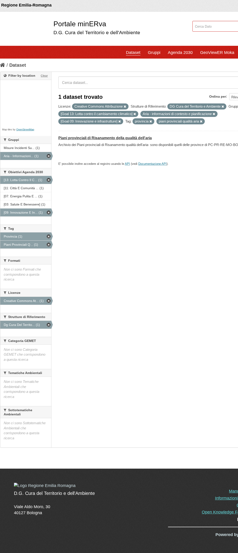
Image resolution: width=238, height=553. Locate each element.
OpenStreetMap (25, 129)
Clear (44, 75)
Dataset (133, 52)
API (127, 164)
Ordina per (217, 96)
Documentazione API (152, 164)
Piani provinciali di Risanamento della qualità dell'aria (105, 138)
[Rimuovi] (125, 106)
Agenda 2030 (180, 52)
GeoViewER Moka (217, 52)
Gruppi (154, 52)
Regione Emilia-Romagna (26, 5)
